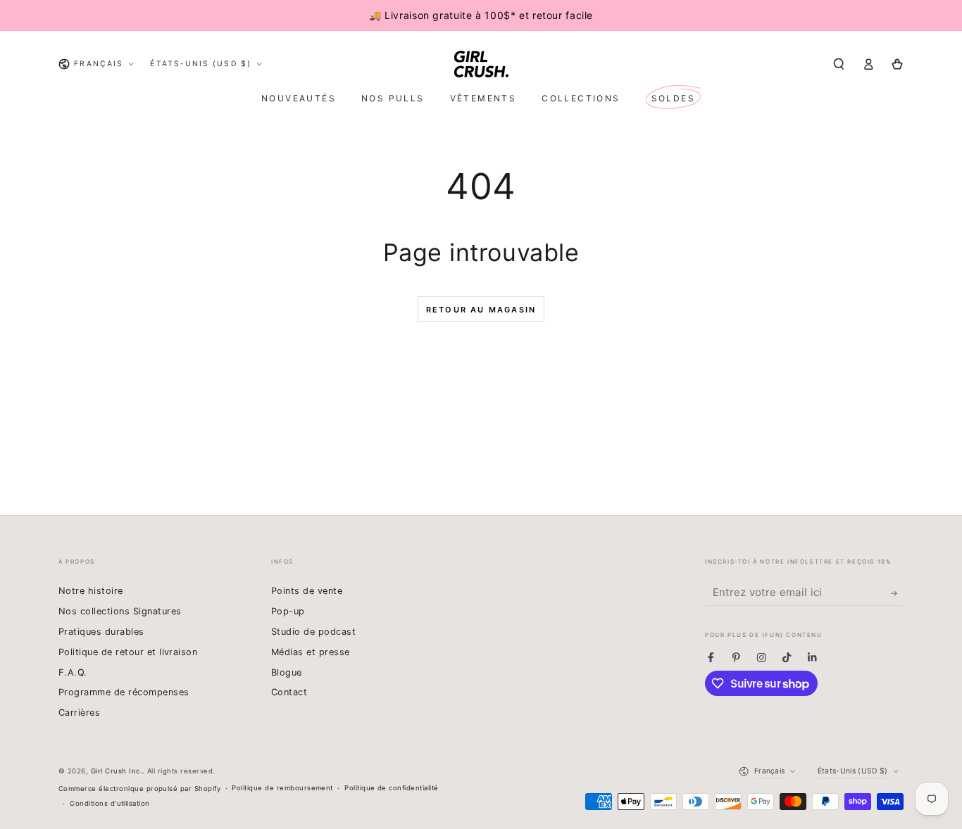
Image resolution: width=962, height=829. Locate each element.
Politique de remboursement (282, 788)
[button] (839, 63)
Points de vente (306, 591)
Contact (289, 692)
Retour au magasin (481, 310)
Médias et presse (310, 652)
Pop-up (288, 611)
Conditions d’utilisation (110, 803)
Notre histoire (90, 591)
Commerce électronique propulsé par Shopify (139, 788)
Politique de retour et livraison (127, 652)
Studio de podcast (313, 631)
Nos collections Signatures (119, 611)
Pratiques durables (101, 631)
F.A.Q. (72, 672)
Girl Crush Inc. (116, 771)
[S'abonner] (897, 593)
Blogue (286, 672)
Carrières (79, 712)
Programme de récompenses (123, 692)
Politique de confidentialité (391, 788)
